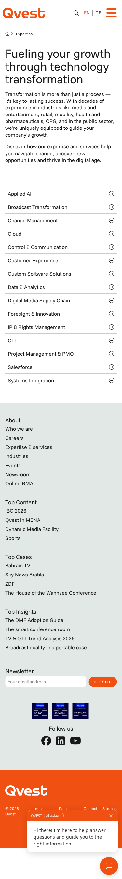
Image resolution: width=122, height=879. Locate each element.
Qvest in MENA (22, 520)
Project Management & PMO (41, 353)
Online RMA (19, 483)
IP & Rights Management (36, 327)
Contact (90, 808)
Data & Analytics (26, 287)
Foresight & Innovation (34, 313)
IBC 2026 (15, 510)
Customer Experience (33, 260)
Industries (16, 456)
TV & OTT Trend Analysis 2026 (40, 638)
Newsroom (18, 474)
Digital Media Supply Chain (39, 300)
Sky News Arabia (24, 574)
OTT (12, 340)
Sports (12, 538)
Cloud (14, 233)
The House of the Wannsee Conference (50, 592)
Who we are (19, 429)
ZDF (10, 583)
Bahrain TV (17, 565)
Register (103, 681)
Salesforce (20, 367)
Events (13, 465)
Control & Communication (38, 247)
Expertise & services (28, 447)
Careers (14, 438)
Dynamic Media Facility (32, 529)
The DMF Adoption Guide (34, 620)
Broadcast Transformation (37, 207)
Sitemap (109, 808)
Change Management (33, 220)
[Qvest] (24, 13)
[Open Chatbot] (76, 13)
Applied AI (19, 193)
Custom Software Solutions (39, 273)
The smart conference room (37, 629)
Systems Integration (31, 380)
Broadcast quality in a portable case (46, 647)
